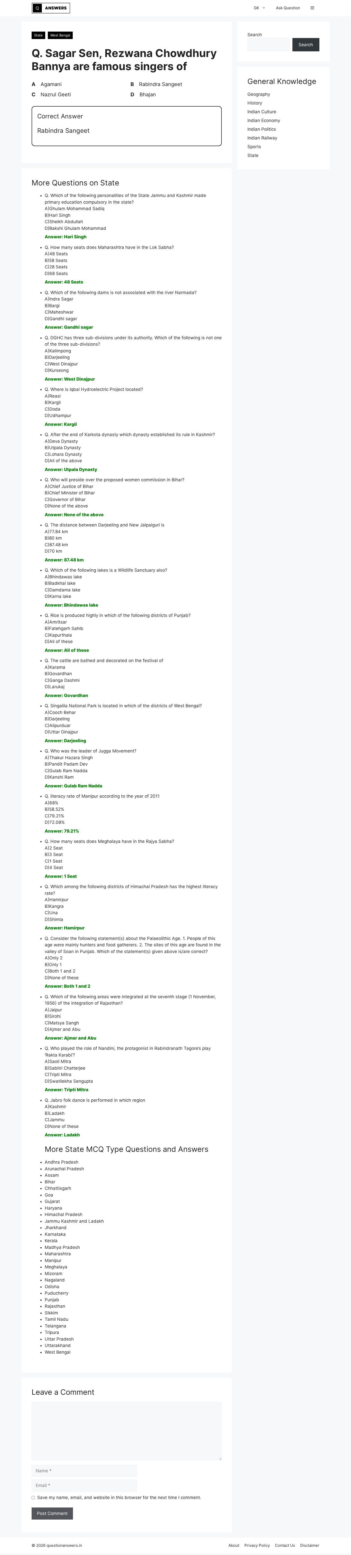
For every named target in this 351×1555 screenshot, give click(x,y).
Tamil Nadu (56, 1319)
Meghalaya (56, 1266)
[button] (312, 8)
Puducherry (56, 1293)
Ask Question (288, 7)
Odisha (52, 1286)
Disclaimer (309, 1545)
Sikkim (51, 1312)
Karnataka (55, 1234)
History (254, 103)
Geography (258, 94)
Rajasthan (55, 1306)
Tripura (52, 1332)
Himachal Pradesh (63, 1214)
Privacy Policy (257, 1545)
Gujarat (52, 1201)
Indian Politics (261, 129)
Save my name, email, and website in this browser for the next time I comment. (119, 1497)
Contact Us (285, 1545)
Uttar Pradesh (59, 1339)
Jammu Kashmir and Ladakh (74, 1221)
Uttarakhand (58, 1345)
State (38, 35)
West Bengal (60, 35)
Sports (254, 146)
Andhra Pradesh (61, 1162)
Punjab (52, 1299)
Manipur (53, 1260)
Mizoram (53, 1273)
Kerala (51, 1240)
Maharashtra (58, 1253)
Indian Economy (263, 120)
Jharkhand (56, 1227)
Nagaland (55, 1280)
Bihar (50, 1181)
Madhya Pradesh (62, 1247)
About (233, 1545)
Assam (52, 1175)
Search (254, 34)
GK (256, 7)
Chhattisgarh (58, 1188)
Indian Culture (261, 111)
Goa (49, 1195)
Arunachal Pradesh (64, 1168)
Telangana (55, 1325)
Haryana (53, 1208)
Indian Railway (262, 137)
